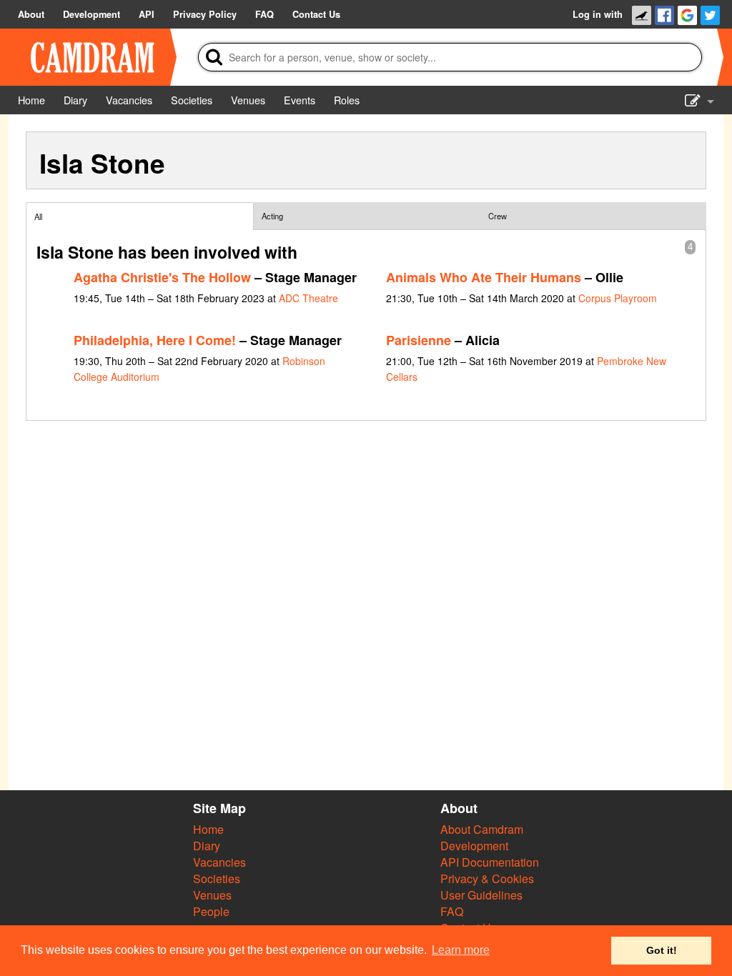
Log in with (598, 14)
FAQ (451, 911)
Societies (216, 878)
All (38, 216)
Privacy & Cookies (487, 878)
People (211, 911)
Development (474, 845)
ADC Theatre (308, 298)
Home (208, 829)
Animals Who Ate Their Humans (483, 277)
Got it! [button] (661, 950)
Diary (206, 845)
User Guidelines (481, 895)
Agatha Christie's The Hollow (162, 277)
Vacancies (219, 862)
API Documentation (489, 862)
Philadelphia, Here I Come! (155, 340)
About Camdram (481, 829)
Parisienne (418, 340)
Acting (272, 215)
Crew (497, 215)
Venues (212, 895)
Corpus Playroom (617, 298)
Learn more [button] (461, 950)
